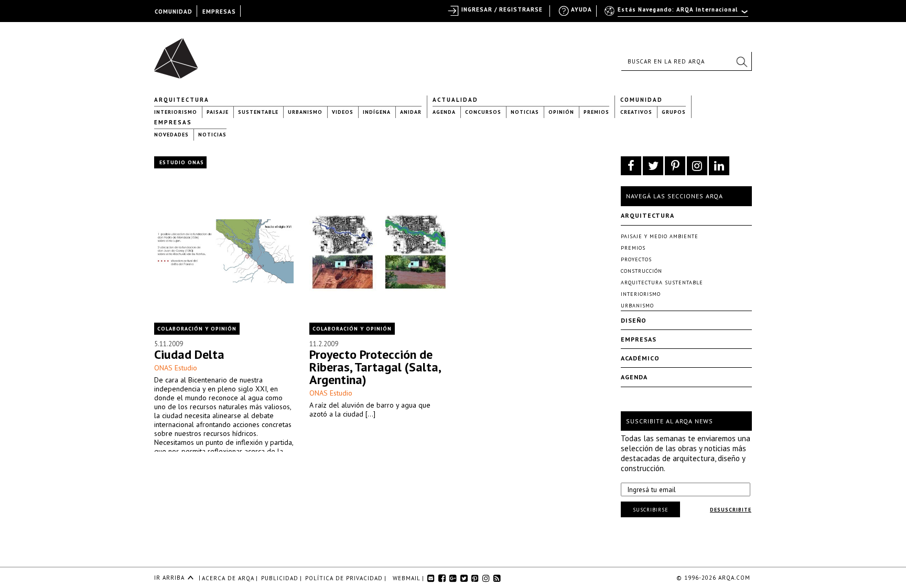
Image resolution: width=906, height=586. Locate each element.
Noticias (525, 112)
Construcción (641, 271)
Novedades (171, 134)
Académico (640, 358)
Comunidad (641, 99)
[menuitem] (677, 14)
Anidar (411, 112)
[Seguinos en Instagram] (697, 165)
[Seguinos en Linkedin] (719, 165)
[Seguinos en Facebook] (631, 165)
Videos (342, 112)
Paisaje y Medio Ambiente (659, 236)
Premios (596, 112)
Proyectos (636, 259)
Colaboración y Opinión (196, 328)
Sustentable (258, 112)
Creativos (636, 112)
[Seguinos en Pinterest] (675, 165)
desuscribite (730, 509)
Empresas (173, 122)
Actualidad (455, 99)
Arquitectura (181, 99)
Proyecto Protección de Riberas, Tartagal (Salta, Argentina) (374, 367)
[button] (741, 61)
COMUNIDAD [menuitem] (173, 11)
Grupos (674, 112)
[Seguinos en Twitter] (653, 165)
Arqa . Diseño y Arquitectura (179, 53)
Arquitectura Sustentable (662, 282)
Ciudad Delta (189, 354)
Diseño (633, 320)
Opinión (561, 112)
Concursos (483, 112)
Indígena (377, 112)
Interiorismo (175, 112)
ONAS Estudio (175, 367)
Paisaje (218, 112)
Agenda (444, 112)
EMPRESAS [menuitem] (219, 11)
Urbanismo (305, 112)
